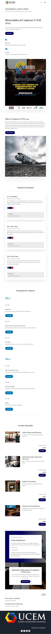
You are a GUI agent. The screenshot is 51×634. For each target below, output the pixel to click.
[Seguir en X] (10, 208)
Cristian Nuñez (10, 11)
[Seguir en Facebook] (8, 208)
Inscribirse (42, 450)
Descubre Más (9, 33)
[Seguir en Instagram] (12, 208)
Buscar (43, 594)
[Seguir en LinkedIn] (27, 631)
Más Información (10, 132)
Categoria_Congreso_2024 (25, 11)
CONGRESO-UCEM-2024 (10, 600)
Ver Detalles (9, 315)
